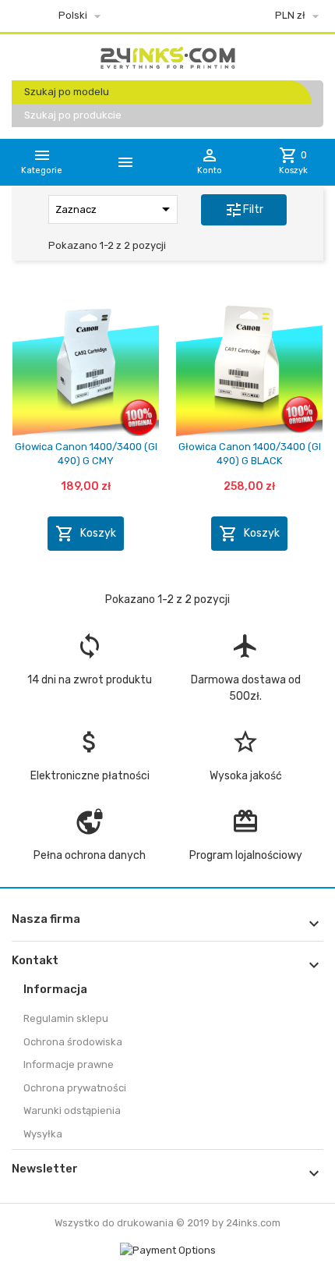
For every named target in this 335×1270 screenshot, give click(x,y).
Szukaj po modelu (66, 92)
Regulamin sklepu (65, 1018)
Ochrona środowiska (72, 1042)
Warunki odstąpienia (72, 1110)
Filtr (243, 209)
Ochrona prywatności (74, 1088)
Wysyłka (42, 1134)
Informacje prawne (68, 1064)
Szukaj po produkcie (73, 115)
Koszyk (85, 533)
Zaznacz (115, 209)
